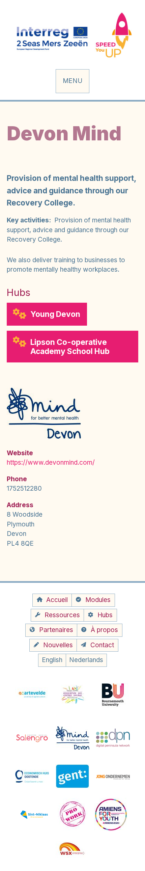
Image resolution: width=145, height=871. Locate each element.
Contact (102, 645)
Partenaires (56, 630)
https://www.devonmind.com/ (51, 462)
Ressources (62, 615)
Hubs (105, 615)
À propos (104, 630)
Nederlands (86, 660)
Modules (98, 600)
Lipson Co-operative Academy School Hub (70, 346)
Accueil (57, 600)
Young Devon (55, 314)
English (52, 660)
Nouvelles (58, 645)
